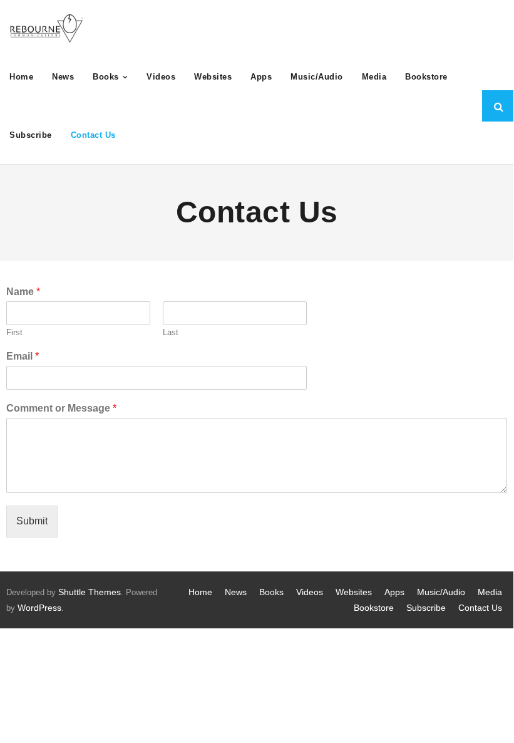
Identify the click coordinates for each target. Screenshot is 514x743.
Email (22, 356)
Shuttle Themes (89, 592)
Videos (309, 592)
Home (200, 592)
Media (490, 592)
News (236, 592)
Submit (32, 521)
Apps (394, 592)
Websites (354, 592)
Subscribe (426, 608)
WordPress (39, 608)
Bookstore (374, 608)
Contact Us (480, 608)
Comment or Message (61, 408)
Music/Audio (441, 592)
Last (170, 332)
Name (23, 291)
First (14, 332)
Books (271, 592)
